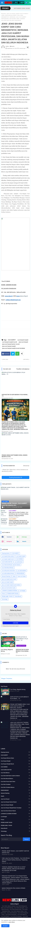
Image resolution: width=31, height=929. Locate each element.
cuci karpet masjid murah (9, 342)
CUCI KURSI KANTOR (7, 562)
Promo (3, 593)
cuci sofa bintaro (19, 562)
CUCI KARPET (12, 340)
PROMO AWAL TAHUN (7, 596)
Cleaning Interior (6, 553)
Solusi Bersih (18, 596)
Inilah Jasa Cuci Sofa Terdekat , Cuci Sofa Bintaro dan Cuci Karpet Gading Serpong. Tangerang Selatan (16, 859)
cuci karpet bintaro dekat (8, 556)
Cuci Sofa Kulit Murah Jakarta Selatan (11, 564)
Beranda (3, 13)
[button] (30, 2)
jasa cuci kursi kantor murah (8, 587)
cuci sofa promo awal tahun (8, 570)
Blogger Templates (6, 678)
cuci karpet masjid (22, 340)
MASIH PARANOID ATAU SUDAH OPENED (13, 888)
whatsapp (24, 537)
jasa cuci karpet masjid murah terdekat (17, 13)
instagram (9, 541)
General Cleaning (6, 576)
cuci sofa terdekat (21, 570)
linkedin (24, 541)
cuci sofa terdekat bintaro (8, 573)
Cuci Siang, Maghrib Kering (7, 650)
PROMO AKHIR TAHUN (12, 593)
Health (14, 576)
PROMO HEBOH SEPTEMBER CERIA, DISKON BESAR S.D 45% (14, 455)
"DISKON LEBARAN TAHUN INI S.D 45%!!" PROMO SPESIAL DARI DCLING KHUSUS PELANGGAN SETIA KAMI (14, 868)
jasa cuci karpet (23, 342)
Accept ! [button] (5, 925)
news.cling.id (22, 296)
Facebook (6, 353)
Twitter (13, 354)
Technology (4, 599)
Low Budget (22, 590)
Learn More (11, 922)
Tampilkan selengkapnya (22, 369)
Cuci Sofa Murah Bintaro (8, 567)
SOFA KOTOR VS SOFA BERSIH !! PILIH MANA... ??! (15, 395)
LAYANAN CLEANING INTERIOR (9, 590)
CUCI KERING (19, 559)
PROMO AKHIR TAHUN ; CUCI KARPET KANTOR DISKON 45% (15, 851)
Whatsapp (17, 354)
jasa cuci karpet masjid (9, 346)
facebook (9, 537)
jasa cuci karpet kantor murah (11, 344)
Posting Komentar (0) (15, 477)
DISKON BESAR (20, 573)
